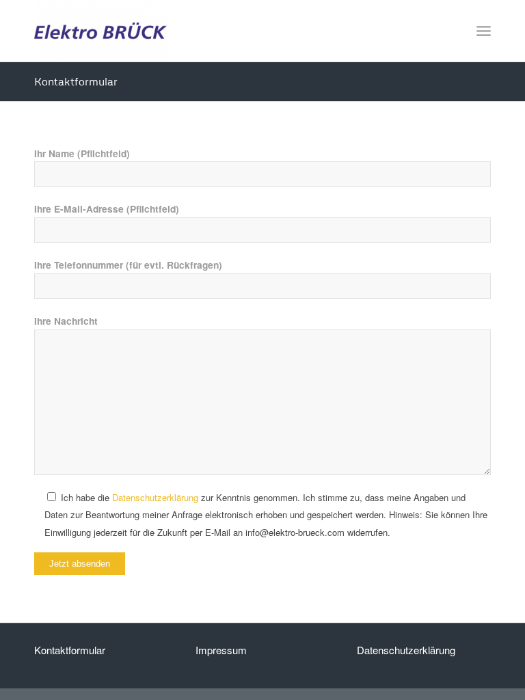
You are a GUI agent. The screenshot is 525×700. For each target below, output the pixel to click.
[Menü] (483, 30)
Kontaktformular (76, 81)
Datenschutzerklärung (155, 497)
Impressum (221, 650)
